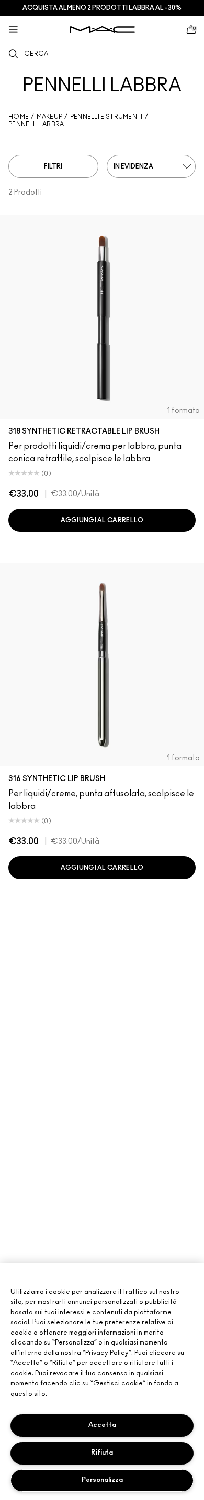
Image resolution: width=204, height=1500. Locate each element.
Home (18, 117)
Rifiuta (102, 1452)
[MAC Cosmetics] (102, 29)
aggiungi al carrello (102, 520)
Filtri (53, 166)
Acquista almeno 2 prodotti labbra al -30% (102, 8)
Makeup (50, 117)
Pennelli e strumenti (106, 117)
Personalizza (102, 1480)
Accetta (102, 1425)
